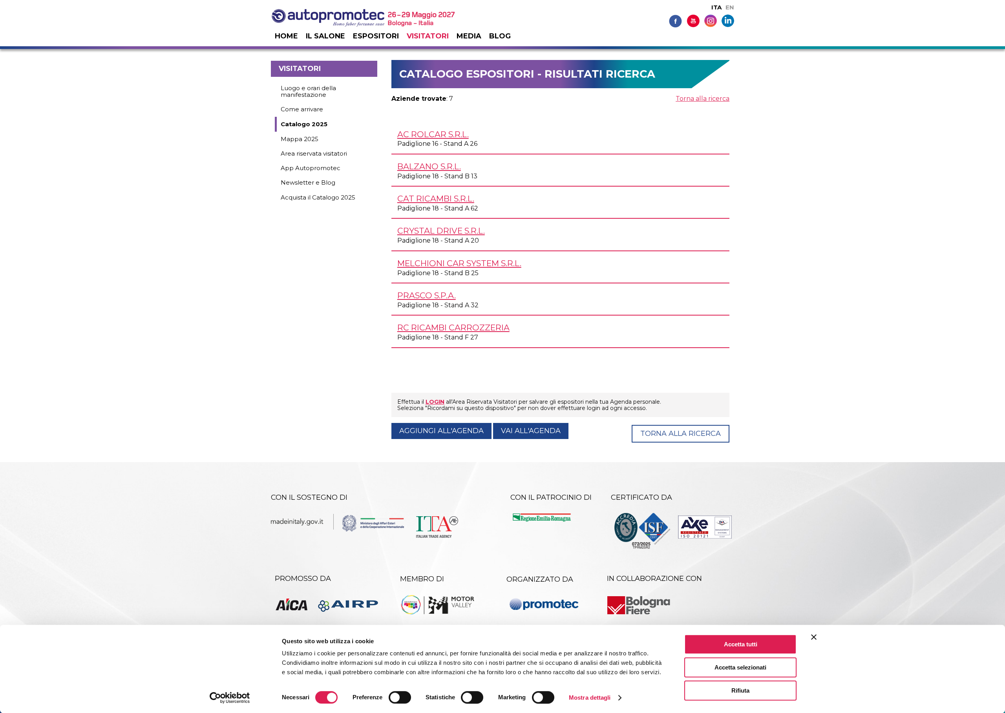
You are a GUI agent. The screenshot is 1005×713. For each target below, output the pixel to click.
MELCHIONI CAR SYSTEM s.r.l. (459, 263)
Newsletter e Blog (308, 182)
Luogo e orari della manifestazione (308, 91)
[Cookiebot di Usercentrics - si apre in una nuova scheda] (230, 698)
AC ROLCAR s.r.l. (433, 134)
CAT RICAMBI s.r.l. (435, 198)
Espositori (376, 36)
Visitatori (428, 36)
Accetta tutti (740, 644)
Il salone (325, 36)
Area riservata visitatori (314, 153)
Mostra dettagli (590, 697)
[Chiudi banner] (814, 637)
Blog (500, 36)
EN (729, 7)
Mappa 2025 (299, 139)
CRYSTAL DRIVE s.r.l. (441, 231)
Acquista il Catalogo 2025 (318, 197)
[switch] (400, 697)
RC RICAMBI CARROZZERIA (453, 327)
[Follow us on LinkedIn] (728, 20)
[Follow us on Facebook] (675, 20)
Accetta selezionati (740, 667)
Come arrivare (302, 109)
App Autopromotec (310, 168)
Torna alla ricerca (702, 98)
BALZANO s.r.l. (429, 166)
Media (469, 36)
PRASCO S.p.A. (426, 295)
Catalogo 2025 (304, 124)
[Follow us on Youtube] (693, 20)
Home (286, 36)
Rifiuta (740, 690)
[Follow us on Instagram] (710, 20)
